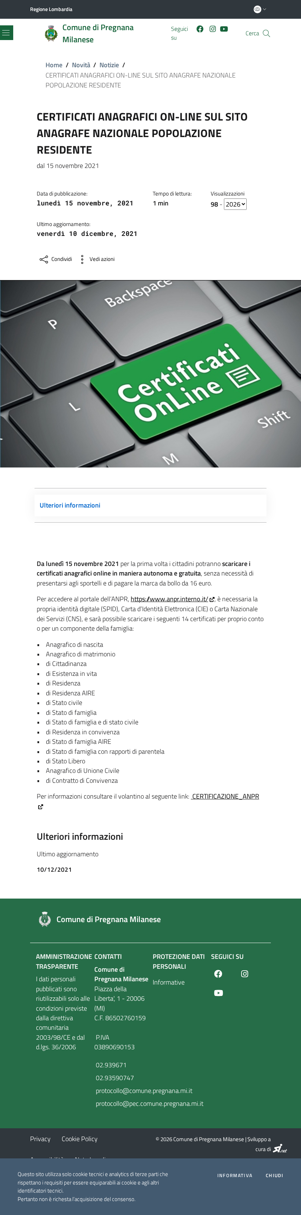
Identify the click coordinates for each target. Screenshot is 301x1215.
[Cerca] (266, 33)
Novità (81, 65)
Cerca (252, 33)
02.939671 (110, 1065)
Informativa (235, 1175)
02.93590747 (114, 1078)
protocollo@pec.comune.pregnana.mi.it (121, 1103)
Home (54, 65)
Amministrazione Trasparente (64, 961)
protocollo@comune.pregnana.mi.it (121, 1091)
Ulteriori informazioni (70, 505)
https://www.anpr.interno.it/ (169, 599)
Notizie (109, 65)
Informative (169, 982)
